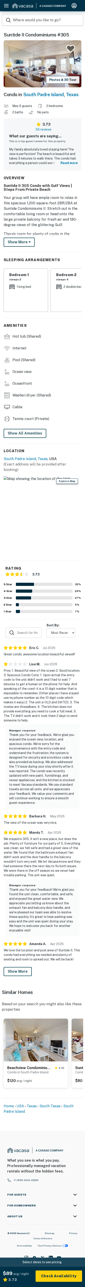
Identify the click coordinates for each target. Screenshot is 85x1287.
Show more (18, 242)
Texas (72, 94)
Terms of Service (42, 1238)
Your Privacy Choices (50, 1245)
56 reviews (43, 129)
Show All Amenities (25, 433)
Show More (18, 971)
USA (20, 1106)
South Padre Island (43, 94)
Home (9, 1106)
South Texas (50, 1106)
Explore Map (67, 481)
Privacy (73, 1233)
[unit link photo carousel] (36, 1039)
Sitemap (49, 1233)
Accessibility (24, 1245)
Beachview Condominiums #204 (30, 1068)
